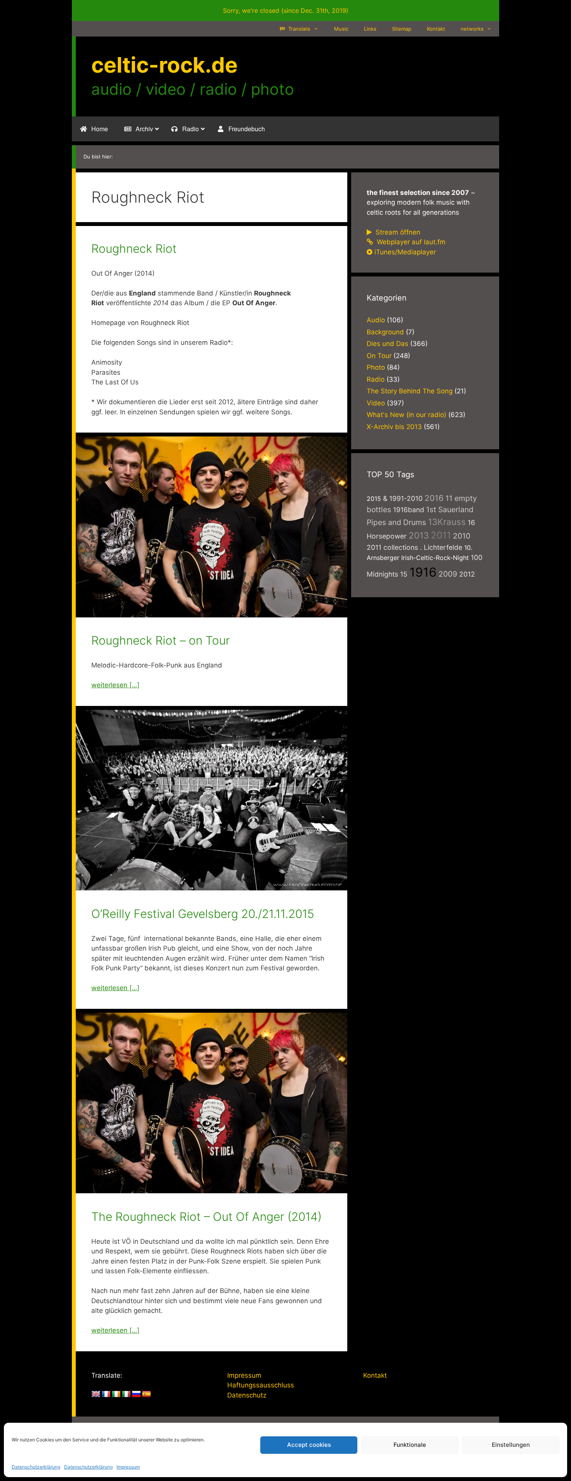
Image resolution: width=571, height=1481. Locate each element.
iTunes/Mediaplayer (405, 252)
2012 (467, 574)
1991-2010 (406, 498)
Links (370, 29)
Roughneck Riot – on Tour (160, 640)
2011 (441, 535)
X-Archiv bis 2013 (394, 427)
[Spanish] (146, 1394)
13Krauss (447, 521)
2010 (461, 536)
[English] (96, 1394)
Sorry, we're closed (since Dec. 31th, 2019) (285, 10)
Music (341, 29)
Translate (298, 29)
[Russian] (136, 1394)
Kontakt (436, 29)
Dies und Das (387, 344)
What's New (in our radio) (406, 415)
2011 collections (392, 547)
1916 (423, 572)
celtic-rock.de (164, 65)
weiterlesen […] (115, 685)
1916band (408, 510)
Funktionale (409, 1444)
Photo (376, 367)
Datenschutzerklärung (36, 1467)
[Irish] (116, 1394)
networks (472, 29)
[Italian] (126, 1394)
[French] (106, 1394)
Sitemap (401, 29)
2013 (419, 535)
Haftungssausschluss (260, 1385)
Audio (376, 320)
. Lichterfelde (441, 547)
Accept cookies (309, 1444)
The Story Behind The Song (410, 391)
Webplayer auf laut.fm (410, 242)
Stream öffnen (397, 232)
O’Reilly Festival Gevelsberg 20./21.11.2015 (202, 914)
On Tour (379, 356)
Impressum (128, 1467)
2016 (434, 498)
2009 (448, 574)
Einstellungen (511, 1444)
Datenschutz (246, 1395)
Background (385, 332)
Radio (376, 379)
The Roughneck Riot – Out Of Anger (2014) (206, 1217)
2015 (374, 498)
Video (376, 403)
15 (403, 574)
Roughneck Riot (134, 249)
